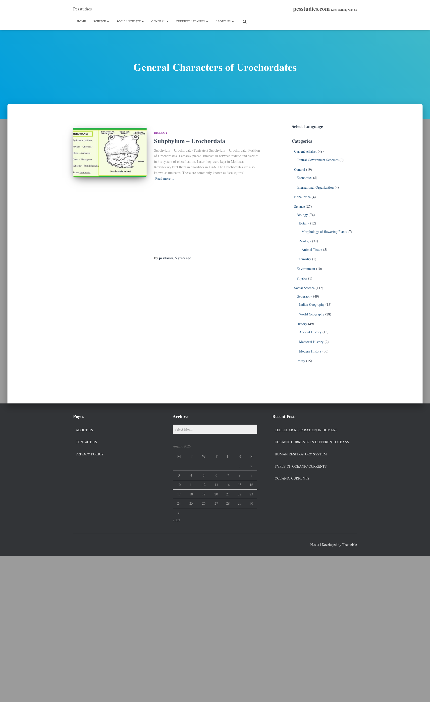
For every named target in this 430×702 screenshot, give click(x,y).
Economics (304, 177)
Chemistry (304, 259)
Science (100, 21)
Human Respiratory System (301, 454)
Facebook (77, 544)
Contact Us (86, 441)
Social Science (128, 21)
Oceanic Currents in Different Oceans (312, 441)
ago (183, 258)
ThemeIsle (349, 544)
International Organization (315, 187)
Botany (304, 223)
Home (81, 21)
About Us (223, 21)
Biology (161, 132)
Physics (302, 278)
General (158, 21)
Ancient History (310, 332)
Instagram (95, 544)
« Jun (176, 520)
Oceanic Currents (292, 478)
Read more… (164, 178)
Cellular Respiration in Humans (306, 430)
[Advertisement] (207, 218)
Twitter (86, 544)
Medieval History (311, 341)
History (302, 323)
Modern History (310, 351)
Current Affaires (191, 21)
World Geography (311, 314)
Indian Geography (311, 304)
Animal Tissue (312, 249)
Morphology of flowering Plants (324, 231)
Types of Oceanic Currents (301, 466)
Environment (306, 268)
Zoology (305, 241)
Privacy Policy (90, 454)
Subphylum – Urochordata (189, 140)
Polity (301, 360)
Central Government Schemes (317, 159)
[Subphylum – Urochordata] (110, 152)
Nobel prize (302, 196)
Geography (304, 296)
